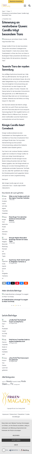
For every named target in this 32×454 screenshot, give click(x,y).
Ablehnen (16, 435)
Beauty (9, 381)
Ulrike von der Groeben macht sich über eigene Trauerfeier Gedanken (19, 197)
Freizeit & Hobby (16, 382)
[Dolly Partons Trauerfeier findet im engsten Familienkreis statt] (5, 340)
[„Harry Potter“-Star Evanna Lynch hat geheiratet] (5, 358)
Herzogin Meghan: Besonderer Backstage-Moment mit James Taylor (18, 239)
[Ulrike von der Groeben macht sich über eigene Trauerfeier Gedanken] (5, 196)
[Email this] (4, 283)
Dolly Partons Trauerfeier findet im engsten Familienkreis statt (19, 340)
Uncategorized (16, 384)
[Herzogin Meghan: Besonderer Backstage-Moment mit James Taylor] (5, 238)
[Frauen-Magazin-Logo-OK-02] (5, 6)
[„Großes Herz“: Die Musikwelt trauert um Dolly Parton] (5, 320)
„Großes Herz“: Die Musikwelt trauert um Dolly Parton (17, 321)
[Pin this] (17, 283)
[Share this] (8, 283)
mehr (16, 445)
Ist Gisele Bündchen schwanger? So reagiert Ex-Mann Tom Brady (15, 300)
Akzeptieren (16, 440)
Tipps (9, 384)
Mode (23, 381)
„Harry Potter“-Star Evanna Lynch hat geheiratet (19, 359)
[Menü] (25, 6)
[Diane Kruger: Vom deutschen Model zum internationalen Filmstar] (5, 217)
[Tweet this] (13, 283)
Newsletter (21, 414)
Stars (4, 384)
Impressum (5, 414)
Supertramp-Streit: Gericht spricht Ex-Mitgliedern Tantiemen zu (19, 261)
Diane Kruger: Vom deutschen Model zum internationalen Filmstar (18, 218)
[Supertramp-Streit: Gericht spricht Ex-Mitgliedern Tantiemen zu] (5, 260)
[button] (29, 5)
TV (11, 384)
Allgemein (4, 381)
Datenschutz (13, 414)
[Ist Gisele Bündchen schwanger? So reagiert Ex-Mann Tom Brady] (16, 294)
